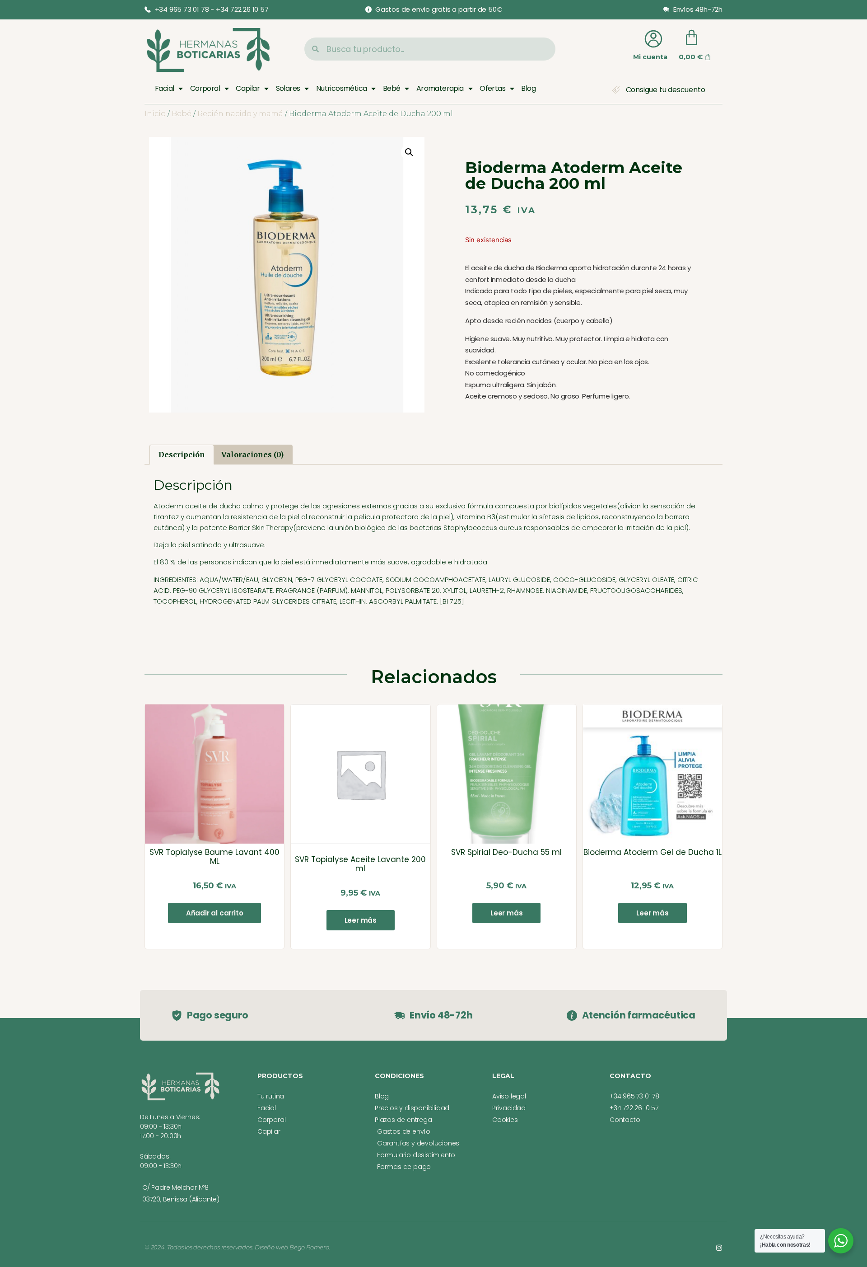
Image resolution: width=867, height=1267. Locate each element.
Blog (528, 88)
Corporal (205, 88)
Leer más (361, 920)
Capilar (248, 88)
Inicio (155, 113)
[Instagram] (719, 1247)
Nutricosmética (341, 88)
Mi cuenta (650, 57)
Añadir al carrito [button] (214, 913)
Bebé (392, 88)
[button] (409, 152)
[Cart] (691, 38)
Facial (164, 88)
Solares (288, 88)
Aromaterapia (440, 88)
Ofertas (492, 88)
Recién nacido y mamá (240, 113)
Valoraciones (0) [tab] (252, 454)
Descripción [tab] (181, 454)
